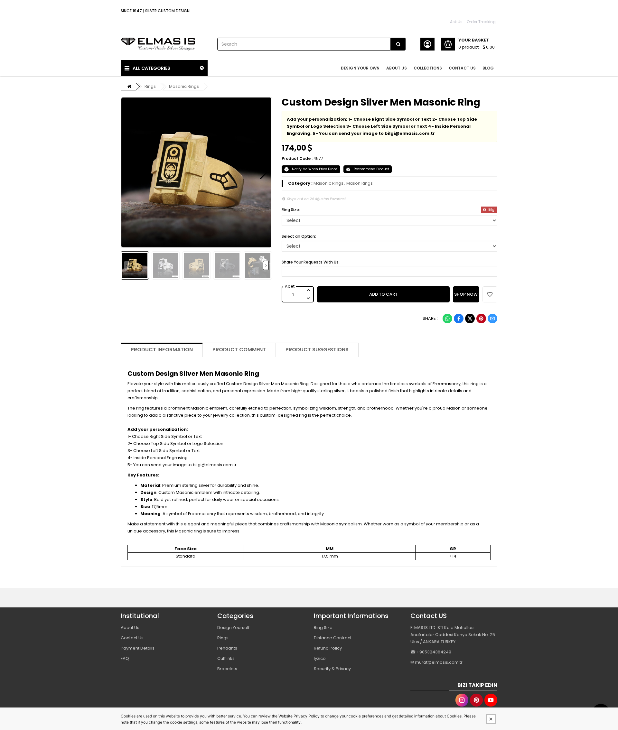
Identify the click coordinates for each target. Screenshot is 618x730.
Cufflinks (226, 658)
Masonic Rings (184, 86)
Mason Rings (359, 183)
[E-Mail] (492, 318)
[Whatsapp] (447, 318)
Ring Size (323, 627)
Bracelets (227, 669)
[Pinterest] (481, 318)
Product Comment (239, 349)
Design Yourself (233, 627)
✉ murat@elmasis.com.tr (436, 662)
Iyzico (320, 658)
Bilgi (491, 209)
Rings (150, 86)
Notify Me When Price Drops (315, 169)
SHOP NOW (466, 294)
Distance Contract (332, 638)
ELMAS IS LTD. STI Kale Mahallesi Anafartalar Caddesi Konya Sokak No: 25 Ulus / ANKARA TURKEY (452, 634)
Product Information (162, 349)
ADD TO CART (383, 294)
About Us (130, 627)
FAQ (125, 658)
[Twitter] (470, 318)
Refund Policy (328, 648)
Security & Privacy (332, 669)
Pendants (227, 648)
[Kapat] (491, 719)
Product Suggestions (317, 349)
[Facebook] (459, 318)
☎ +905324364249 (430, 652)
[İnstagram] (461, 700)
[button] (129, 172)
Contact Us (132, 638)
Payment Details (137, 648)
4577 (318, 158)
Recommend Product (371, 169)
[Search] (398, 44)
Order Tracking (481, 21)
